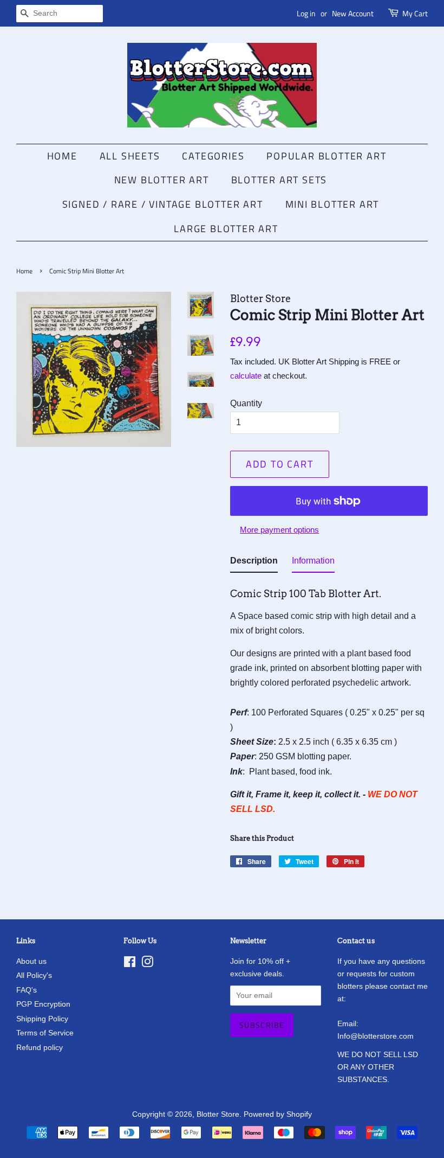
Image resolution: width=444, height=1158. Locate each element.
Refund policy (39, 1048)
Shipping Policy (42, 1019)
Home (62, 156)
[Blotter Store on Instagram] (147, 964)
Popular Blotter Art (326, 156)
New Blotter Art (161, 179)
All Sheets (130, 156)
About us (31, 961)
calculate (246, 375)
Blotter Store (218, 1114)
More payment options (279, 529)
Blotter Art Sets (279, 179)
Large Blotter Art (226, 228)
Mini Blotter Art (332, 204)
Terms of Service (45, 1033)
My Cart (415, 13)
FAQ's (26, 990)
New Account (353, 13)
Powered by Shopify (278, 1114)
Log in (306, 13)
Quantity (246, 403)
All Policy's (34, 975)
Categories (213, 156)
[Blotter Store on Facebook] (129, 964)
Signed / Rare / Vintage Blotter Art (162, 204)
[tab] (254, 562)
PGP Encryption (43, 1004)
